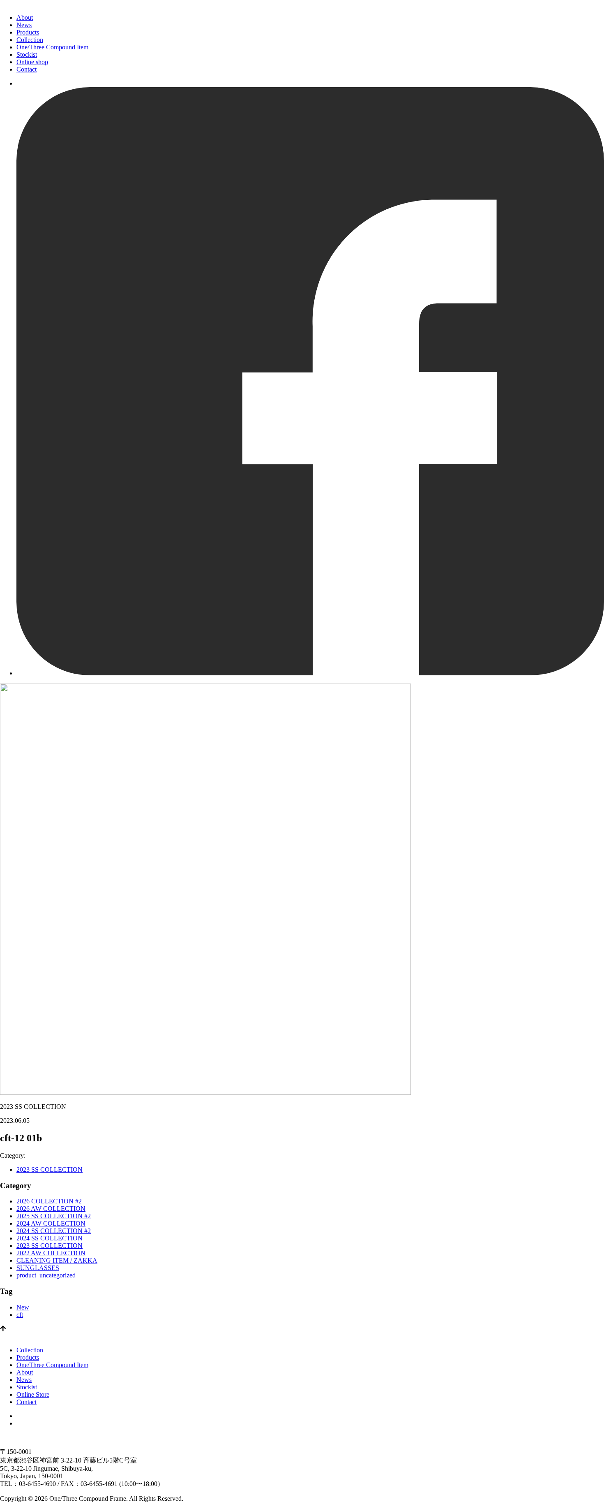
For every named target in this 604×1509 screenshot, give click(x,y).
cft (19, 1314)
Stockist (26, 54)
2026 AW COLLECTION (50, 1208)
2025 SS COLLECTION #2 (53, 1215)
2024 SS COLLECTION (49, 1238)
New (22, 1307)
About (24, 17)
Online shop (32, 61)
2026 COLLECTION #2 (49, 1201)
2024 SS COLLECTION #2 (53, 1230)
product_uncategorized (46, 1275)
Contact (26, 69)
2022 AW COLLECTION (50, 1252)
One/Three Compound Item (52, 47)
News (24, 24)
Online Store (32, 1394)
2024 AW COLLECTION (50, 1223)
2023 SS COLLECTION (49, 1169)
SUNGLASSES (37, 1267)
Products (27, 32)
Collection (29, 39)
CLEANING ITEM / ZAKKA (56, 1260)
